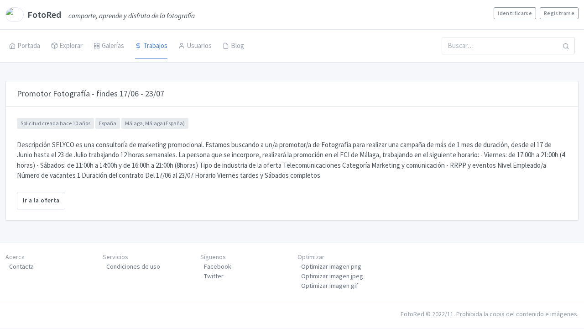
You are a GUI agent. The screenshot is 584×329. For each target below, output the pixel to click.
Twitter (214, 276)
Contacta (21, 266)
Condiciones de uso (133, 266)
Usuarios (199, 45)
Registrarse (559, 13)
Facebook (217, 266)
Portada (28, 45)
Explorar (71, 45)
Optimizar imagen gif (329, 285)
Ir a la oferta (41, 200)
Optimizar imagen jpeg (332, 276)
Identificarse (515, 13)
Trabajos (155, 45)
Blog (237, 45)
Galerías (113, 45)
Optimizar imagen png (331, 266)
